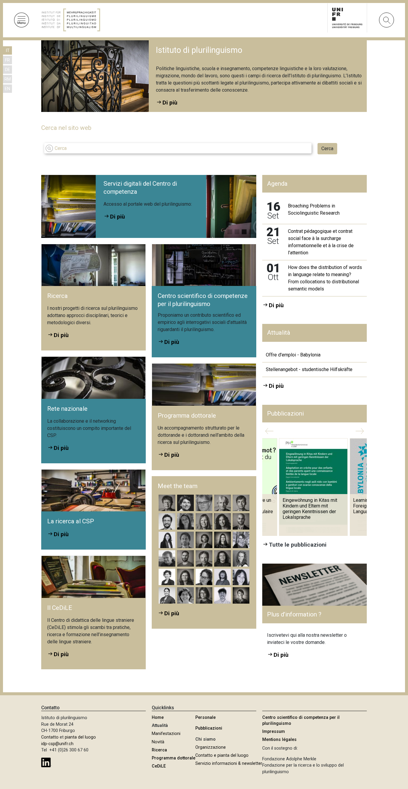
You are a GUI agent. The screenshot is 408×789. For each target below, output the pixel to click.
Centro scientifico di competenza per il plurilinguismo (301, 720)
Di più (197, 214)
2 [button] (237, 230)
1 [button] (230, 230)
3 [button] (244, 230)
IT (8, 50)
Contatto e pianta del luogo (222, 755)
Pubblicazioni (208, 728)
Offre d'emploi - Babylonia (293, 355)
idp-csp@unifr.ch (57, 743)
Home (158, 717)
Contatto (50, 737)
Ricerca (159, 750)
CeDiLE (159, 766)
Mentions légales (279, 739)
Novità (158, 742)
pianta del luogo (80, 737)
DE (7, 69)
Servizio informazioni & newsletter (228, 763)
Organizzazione (210, 747)
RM (7, 79)
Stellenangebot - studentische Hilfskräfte (309, 369)
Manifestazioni (166, 733)
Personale (205, 717)
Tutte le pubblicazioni (297, 544)
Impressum (273, 731)
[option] (178, 206)
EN (7, 88)
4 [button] (251, 230)
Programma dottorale (173, 758)
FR (7, 60)
